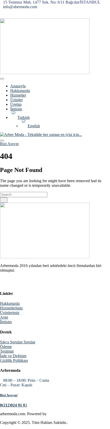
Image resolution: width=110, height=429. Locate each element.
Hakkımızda (20, 90)
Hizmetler (18, 95)
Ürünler (16, 100)
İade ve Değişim (13, 356)
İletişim (16, 109)
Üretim (15, 104)
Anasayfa (18, 86)
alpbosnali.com (60, 414)
